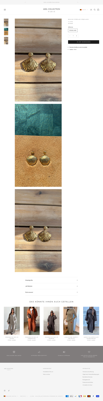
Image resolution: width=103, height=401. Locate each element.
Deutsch (23, 396)
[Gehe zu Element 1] (6, 22)
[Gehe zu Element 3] (6, 40)
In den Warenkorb (83, 42)
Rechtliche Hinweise (87, 377)
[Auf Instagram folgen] (4, 390)
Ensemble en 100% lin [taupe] (11, 338)
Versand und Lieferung (88, 371)
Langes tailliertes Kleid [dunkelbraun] (91, 338)
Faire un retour (46, 374)
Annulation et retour (87, 385)
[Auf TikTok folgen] (9, 390)
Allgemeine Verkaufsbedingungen (91, 374)
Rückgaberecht (86, 379)
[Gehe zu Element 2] (6, 31)
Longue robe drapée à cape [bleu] (71, 338)
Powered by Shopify (56, 396)
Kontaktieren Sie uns (48, 371)
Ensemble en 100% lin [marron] (51, 338)
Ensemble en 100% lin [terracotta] (31, 338)
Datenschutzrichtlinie (88, 382)
